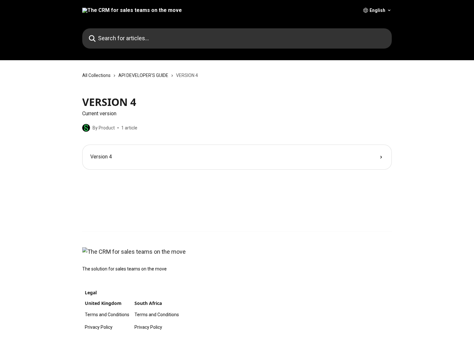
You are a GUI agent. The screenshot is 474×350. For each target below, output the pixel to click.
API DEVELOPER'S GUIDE (143, 75)
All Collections (96, 75)
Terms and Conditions (107, 314)
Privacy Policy (99, 327)
